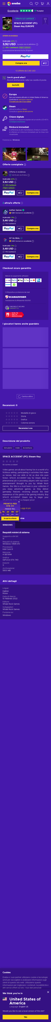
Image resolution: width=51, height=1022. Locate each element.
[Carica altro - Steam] (5, 108)
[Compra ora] (25, 56)
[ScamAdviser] (15, 297)
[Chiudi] (48, 992)
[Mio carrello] (42, 3)
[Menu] (3, 3)
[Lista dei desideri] (36, 3)
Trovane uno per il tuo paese (20, 101)
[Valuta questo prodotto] (11, 461)
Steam (24, 109)
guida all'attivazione (25, 111)
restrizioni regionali (25, 99)
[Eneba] (13, 4)
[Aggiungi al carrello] (45, 63)
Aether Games (15, 210)
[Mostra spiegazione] (33, 213)
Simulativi (8, 448)
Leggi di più (26, 508)
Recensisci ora (25, 428)
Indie (17, 448)
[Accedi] (48, 3)
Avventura (27, 448)
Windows (7, 615)
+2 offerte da (25, 71)
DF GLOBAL (14, 238)
